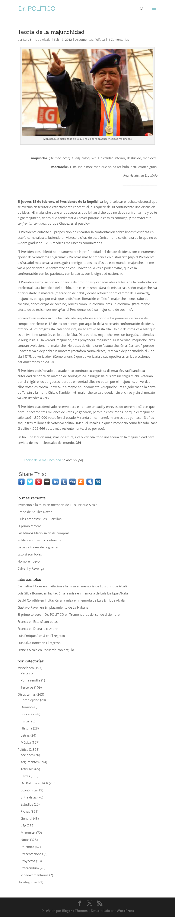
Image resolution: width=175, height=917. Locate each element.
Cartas (25, 776)
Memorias (28, 832)
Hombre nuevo (29, 561)
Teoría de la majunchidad (51, 31)
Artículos (27, 769)
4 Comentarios (118, 40)
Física (25, 721)
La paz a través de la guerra (38, 547)
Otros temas (27, 694)
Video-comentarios (34, 875)
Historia (26, 728)
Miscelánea (26, 668)
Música (26, 742)
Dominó (27, 707)
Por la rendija (30, 680)
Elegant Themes (75, 910)
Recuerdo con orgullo (58, 650)
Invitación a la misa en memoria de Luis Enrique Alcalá (57, 505)
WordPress (125, 910)
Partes (25, 673)
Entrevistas (29, 797)
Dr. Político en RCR (34, 783)
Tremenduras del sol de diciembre (94, 614)
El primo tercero (29, 526)
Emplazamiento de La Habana (66, 607)
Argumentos (84, 40)
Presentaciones (32, 854)
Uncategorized (28, 882)
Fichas (25, 811)
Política (100, 40)
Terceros (27, 687)
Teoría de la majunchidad (42, 460)
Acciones (27, 755)
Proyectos (28, 861)
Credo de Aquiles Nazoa (35, 512)
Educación (28, 714)
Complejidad (30, 700)
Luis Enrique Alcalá (37, 40)
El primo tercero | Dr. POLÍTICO (41, 614)
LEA (23, 825)
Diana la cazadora (46, 628)
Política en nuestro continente (39, 540)
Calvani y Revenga (31, 568)
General (26, 818)
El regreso (57, 635)
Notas (25, 839)
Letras (25, 735)
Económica (29, 790)
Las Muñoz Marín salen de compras (43, 533)
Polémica (27, 847)
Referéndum (30, 868)
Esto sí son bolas (30, 554)
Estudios (27, 804)
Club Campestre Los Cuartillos (39, 519)
